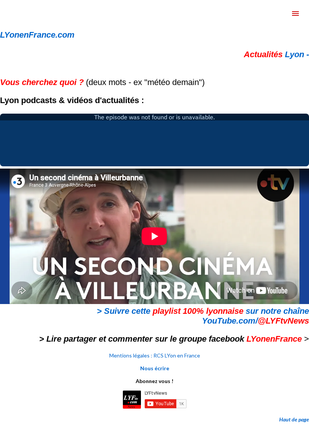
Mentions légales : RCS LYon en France (154, 355)
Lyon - (276, 54)
